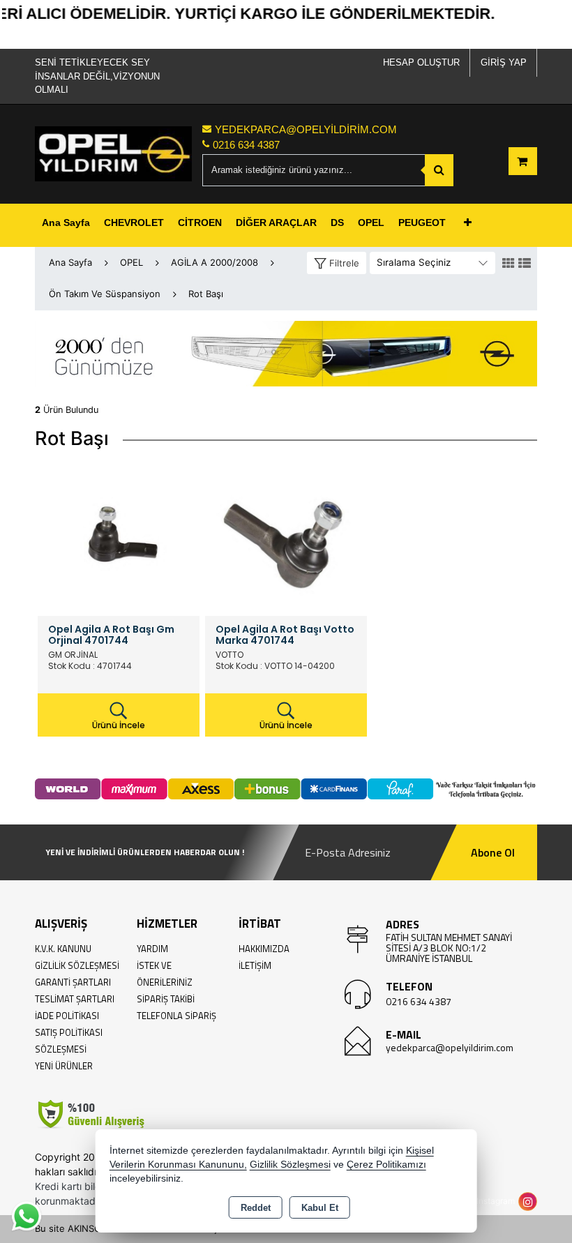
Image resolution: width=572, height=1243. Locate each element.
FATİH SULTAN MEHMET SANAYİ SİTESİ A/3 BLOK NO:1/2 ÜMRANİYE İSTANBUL (449, 947)
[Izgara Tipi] (508, 264)
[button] (336, 263)
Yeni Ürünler (64, 1066)
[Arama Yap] (439, 170)
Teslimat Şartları (74, 999)
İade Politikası (67, 1016)
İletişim (255, 965)
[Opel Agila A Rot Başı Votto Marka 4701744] (286, 534)
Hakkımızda (264, 949)
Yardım (152, 949)
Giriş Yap (504, 62)
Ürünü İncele (118, 725)
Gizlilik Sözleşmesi (77, 965)
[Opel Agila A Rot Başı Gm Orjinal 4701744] (119, 534)
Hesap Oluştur (421, 62)
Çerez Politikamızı (386, 1164)
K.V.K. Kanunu (63, 949)
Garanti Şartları (73, 982)
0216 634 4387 (418, 1001)
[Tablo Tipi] (524, 264)
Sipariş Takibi (166, 999)
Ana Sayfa (66, 222)
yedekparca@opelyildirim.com (449, 1047)
